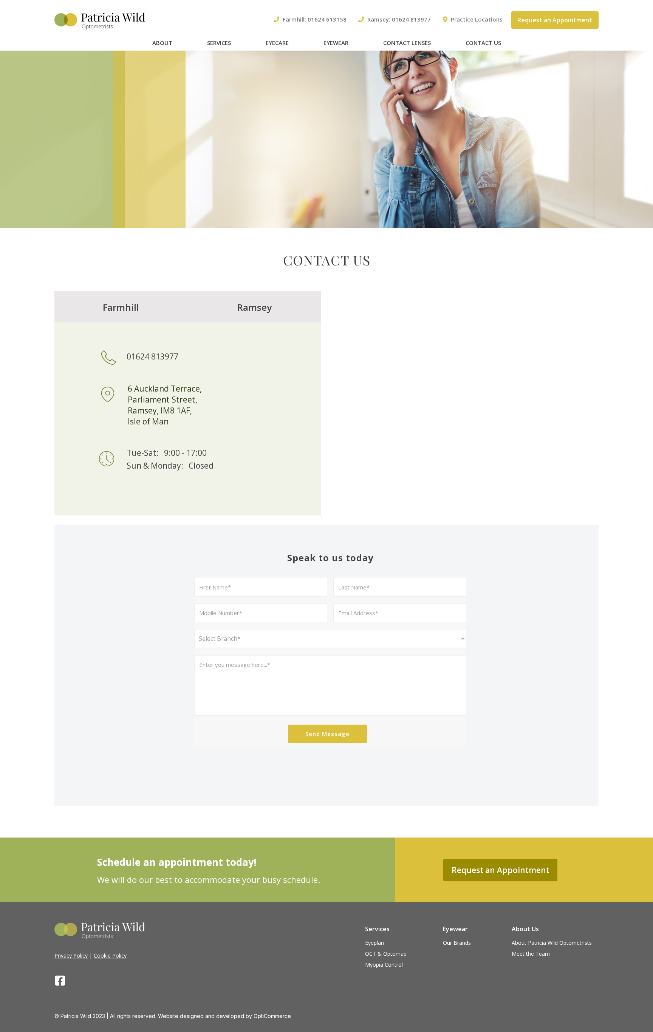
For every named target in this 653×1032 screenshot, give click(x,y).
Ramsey (254, 307)
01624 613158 (327, 19)
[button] (555, 20)
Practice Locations (477, 19)
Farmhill (121, 307)
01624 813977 (411, 19)
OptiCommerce (272, 1016)
